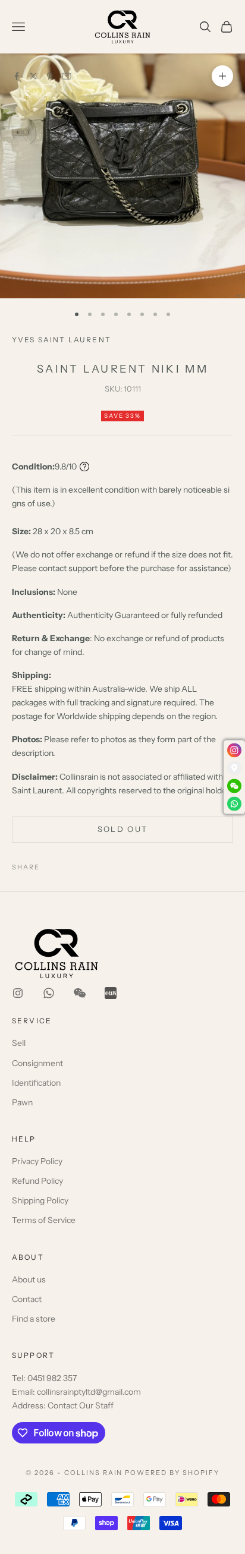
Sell (19, 1043)
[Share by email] (66, 76)
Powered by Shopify (172, 1472)
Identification (36, 1082)
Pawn (22, 1102)
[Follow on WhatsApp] (49, 993)
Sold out (123, 829)
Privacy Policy (37, 1161)
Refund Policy (37, 1180)
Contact (27, 1299)
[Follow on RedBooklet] (111, 993)
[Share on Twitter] (33, 76)
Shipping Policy (40, 1200)
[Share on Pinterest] (50, 76)
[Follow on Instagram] (18, 993)
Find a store (33, 1318)
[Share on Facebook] (16, 76)
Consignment (37, 1063)
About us (29, 1279)
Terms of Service (44, 1220)
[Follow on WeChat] (80, 993)
